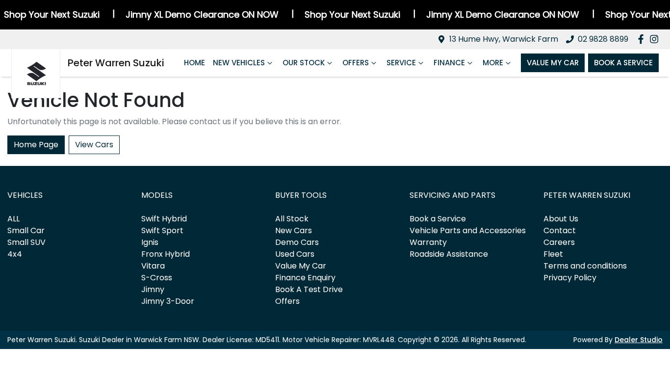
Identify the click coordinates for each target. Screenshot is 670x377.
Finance (449, 62)
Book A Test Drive (309, 289)
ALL (13, 218)
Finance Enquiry (305, 277)
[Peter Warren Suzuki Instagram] (656, 39)
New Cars (293, 230)
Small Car (26, 230)
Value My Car (553, 62)
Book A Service (623, 62)
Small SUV (26, 242)
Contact (559, 230)
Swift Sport (162, 230)
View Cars (94, 144)
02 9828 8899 (603, 39)
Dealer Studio (639, 340)
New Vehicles (239, 62)
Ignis (149, 242)
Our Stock (304, 62)
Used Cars (294, 254)
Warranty (428, 242)
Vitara (153, 265)
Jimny (152, 289)
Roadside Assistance (449, 254)
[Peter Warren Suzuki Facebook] (642, 39)
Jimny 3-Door (167, 301)
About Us (560, 218)
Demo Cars (297, 242)
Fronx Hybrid (165, 254)
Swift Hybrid (164, 218)
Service (401, 62)
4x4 (14, 254)
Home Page (36, 144)
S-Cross (156, 277)
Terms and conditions (585, 265)
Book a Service (438, 218)
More (493, 62)
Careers (559, 242)
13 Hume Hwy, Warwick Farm (503, 39)
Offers (355, 62)
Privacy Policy (569, 277)
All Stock (292, 218)
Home (194, 62)
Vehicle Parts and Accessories (468, 230)
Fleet (553, 254)
